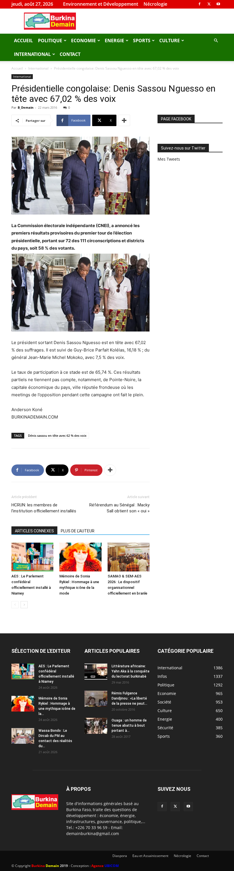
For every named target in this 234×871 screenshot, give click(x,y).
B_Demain (25, 107)
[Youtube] (218, 4)
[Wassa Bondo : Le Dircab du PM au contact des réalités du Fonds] (22, 736)
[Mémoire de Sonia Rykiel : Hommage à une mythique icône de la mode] (80, 557)
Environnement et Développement (100, 4)
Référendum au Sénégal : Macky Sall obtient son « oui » (119, 508)
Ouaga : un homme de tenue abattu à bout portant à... (129, 725)
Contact (70, 54)
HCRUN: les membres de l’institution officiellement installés (43, 508)
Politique (50, 40)
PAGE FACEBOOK (176, 119)
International (32, 54)
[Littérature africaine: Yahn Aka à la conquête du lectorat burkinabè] (95, 672)
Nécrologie (155, 4)
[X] (209, 4)
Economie (83, 40)
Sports (141, 40)
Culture (169, 40)
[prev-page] (15, 604)
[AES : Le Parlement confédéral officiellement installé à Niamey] (32, 557)
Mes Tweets (169, 159)
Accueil (23, 40)
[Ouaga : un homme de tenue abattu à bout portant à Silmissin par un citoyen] (95, 726)
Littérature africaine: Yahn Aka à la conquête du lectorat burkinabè (131, 671)
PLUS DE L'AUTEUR (77, 531)
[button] (216, 40)
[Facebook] (199, 4)
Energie (114, 40)
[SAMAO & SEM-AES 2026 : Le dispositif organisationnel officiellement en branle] (129, 557)
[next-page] (24, 604)
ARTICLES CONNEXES (34, 531)
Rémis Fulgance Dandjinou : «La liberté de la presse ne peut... (129, 698)
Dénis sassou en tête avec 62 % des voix (57, 435)
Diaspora (119, 855)
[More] (124, 120)
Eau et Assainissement (150, 855)
